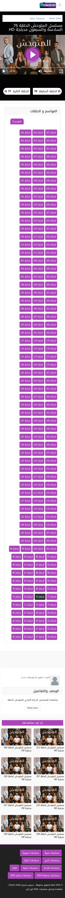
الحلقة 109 (38, 525)
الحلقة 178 (38, 341)
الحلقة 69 (51, 613)
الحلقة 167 (51, 373)
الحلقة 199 (38, 285)
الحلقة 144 (25, 429)
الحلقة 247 (38, 157)
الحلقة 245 (51, 165)
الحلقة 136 (38, 453)
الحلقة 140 (51, 445)
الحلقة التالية (18, 91)
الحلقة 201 (25, 277)
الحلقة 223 (38, 221)
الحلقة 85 (51, 581)
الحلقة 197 (51, 293)
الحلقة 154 (38, 405)
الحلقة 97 (51, 557)
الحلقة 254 (51, 141)
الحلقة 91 (28, 565)
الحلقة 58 (51, 637)
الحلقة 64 (40, 621)
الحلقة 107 (51, 533)
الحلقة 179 (51, 341)
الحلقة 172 (38, 357)
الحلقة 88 (40, 573)
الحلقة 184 (38, 325)
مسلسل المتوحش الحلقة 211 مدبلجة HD (50, 749)
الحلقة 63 (28, 621)
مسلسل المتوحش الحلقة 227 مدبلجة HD (17, 806)
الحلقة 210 (25, 253)
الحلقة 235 (38, 189)
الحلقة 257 (51, 133)
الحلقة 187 (38, 317)
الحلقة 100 (38, 549)
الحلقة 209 (51, 261)
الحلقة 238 (38, 181)
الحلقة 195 (25, 293)
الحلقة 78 (16, 589)
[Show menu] (60, 4)
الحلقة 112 (38, 517)
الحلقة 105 (25, 533)
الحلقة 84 (40, 581)
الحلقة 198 (25, 285)
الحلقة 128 (51, 477)
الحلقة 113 (51, 517)
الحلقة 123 (25, 485)
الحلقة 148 (38, 421)
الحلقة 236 (51, 189)
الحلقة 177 (25, 341)
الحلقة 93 (51, 565)
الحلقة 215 (51, 245)
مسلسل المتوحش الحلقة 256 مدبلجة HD (17, 749)
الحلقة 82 (16, 581)
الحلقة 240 (25, 173)
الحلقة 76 (40, 597)
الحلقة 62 (16, 621)
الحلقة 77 (51, 597)
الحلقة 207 (25, 261)
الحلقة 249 (25, 149)
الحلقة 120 (25, 493)
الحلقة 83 (28, 581)
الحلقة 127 (38, 477)
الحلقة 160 (38, 389)
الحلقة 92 (40, 565)
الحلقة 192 (25, 301)
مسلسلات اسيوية (30, 853)
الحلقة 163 (38, 381)
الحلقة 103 (38, 541)
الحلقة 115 (38, 509)
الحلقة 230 (51, 205)
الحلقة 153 (25, 405)
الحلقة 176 (51, 349)
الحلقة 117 (25, 501)
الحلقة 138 (25, 445)
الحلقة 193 (38, 301)
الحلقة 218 (51, 237)
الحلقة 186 (25, 317)
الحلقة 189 (25, 309)
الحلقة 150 (25, 413)
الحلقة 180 (25, 333)
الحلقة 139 (38, 445)
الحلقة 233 (51, 197)
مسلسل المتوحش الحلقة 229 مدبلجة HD (17, 835)
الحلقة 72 (40, 605)
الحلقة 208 (38, 261)
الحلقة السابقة (46, 91)
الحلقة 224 (51, 221)
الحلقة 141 (25, 437)
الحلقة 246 (25, 157)
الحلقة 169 (38, 365)
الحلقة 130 (38, 469)
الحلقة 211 (38, 253)
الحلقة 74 (16, 597)
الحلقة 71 (28, 605)
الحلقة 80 (40, 589)
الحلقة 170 (51, 365)
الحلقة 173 (51, 357)
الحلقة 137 (51, 453)
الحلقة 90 (16, 565)
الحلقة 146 (51, 429)
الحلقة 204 (25, 269)
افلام (14, 868)
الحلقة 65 (51, 621)
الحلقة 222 (25, 221)
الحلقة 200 (51, 285)
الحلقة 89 (51, 573)
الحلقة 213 (25, 245)
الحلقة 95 (28, 557)
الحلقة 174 (25, 349)
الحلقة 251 (51, 149)
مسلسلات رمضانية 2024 (48, 875)
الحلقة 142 (38, 437)
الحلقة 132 (25, 461)
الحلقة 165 (25, 373)
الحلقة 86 (16, 573)
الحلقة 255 (25, 133)
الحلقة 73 (51, 605)
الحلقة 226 (38, 213)
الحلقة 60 (28, 629)
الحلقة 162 (25, 381)
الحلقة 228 (25, 205)
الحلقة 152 (51, 413)
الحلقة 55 (16, 637)
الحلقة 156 (25, 397)
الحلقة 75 (28, 597)
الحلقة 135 (25, 453)
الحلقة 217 (38, 237)
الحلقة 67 (28, 613)
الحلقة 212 (51, 253)
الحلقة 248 (51, 157)
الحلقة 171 (25, 357)
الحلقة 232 (38, 197)
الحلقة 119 (51, 501)
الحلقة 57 (40, 637)
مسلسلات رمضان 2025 (20, 875)
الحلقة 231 (25, 197)
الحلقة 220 (38, 229)
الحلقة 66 (16, 613)
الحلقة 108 (25, 525)
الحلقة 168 (25, 365)
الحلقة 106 (38, 533)
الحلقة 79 (28, 589)
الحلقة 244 (38, 165)
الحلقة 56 (28, 637)
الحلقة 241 (38, 173)
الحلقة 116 (51, 509)
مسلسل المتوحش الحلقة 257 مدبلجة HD (50, 777)
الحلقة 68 (40, 613)
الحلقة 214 (38, 245)
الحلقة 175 (38, 349)
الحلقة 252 (25, 141)
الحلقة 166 (38, 373)
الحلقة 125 (51, 485)
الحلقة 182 (51, 333)
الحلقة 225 (25, 213)
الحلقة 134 (51, 461)
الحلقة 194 (51, 301)
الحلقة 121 (38, 493)
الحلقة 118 (38, 501)
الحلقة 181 (38, 333)
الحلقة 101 (51, 549)
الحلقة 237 (25, 181)
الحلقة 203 (51, 277)
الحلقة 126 (25, 477)
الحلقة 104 (51, 541)
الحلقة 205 (38, 269)
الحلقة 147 (25, 421)
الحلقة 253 (38, 141)
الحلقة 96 (40, 557)
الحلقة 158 (51, 397)
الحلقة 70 (16, 605)
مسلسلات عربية (52, 853)
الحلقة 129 (25, 469)
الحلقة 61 (40, 629)
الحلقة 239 (51, 181)
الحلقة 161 (51, 389)
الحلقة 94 (16, 557)
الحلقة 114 (25, 509)
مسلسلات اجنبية (30, 868)
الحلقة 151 (38, 413)
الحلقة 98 (14, 549)
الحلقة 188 (51, 317)
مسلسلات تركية (31, 860)
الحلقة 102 (25, 541)
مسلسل (24, 677)
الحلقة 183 (25, 325)
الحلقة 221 (51, 229)
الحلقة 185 (51, 325)
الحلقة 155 (51, 405)
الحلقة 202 (38, 277)
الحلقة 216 (25, 237)
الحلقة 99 (26, 549)
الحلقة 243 (25, 165)
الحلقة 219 (25, 229)
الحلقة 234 (25, 189)
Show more (32, 708)
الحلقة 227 (51, 213)
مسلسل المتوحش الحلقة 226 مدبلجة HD (17, 777)
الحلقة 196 (38, 293)
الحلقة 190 (38, 309)
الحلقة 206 (51, 269)
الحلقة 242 (51, 173)
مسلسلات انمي (52, 860)
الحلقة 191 (51, 309)
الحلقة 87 (28, 573)
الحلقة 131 (51, 469)
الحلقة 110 (51, 525)
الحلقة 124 (38, 485)
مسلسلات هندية (51, 868)
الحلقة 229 (38, 205)
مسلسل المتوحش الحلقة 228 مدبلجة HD (50, 835)
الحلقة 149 (51, 421)
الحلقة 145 (38, 429)
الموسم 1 (17, 121)
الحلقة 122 (51, 493)
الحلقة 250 (38, 149)
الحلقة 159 (25, 389)
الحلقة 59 (16, 629)
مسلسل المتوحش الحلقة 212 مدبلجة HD (50, 806)
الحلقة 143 (51, 437)
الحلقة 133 (38, 461)
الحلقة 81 (51, 589)
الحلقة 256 (38, 133)
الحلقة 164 (51, 381)
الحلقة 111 (25, 517)
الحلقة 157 (38, 397)
